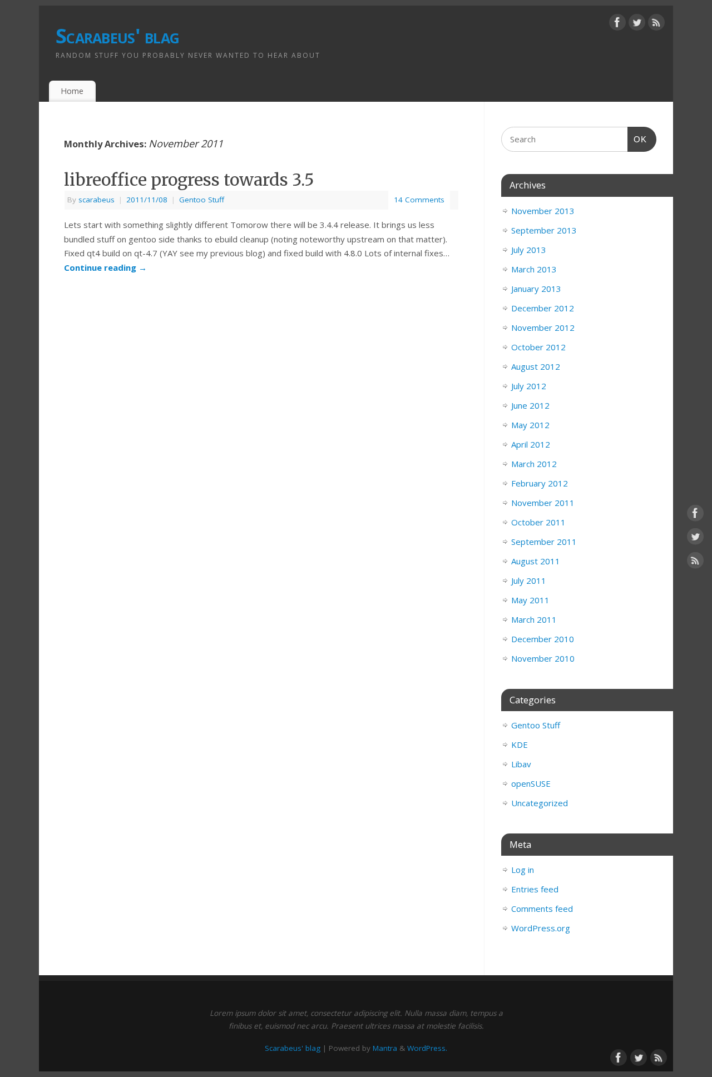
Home (72, 91)
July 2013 (528, 249)
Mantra (385, 1048)
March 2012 (534, 463)
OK (637, 139)
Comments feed (542, 908)
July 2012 (528, 385)
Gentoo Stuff (201, 200)
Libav (521, 764)
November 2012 (543, 327)
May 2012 (530, 424)
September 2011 (544, 541)
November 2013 (543, 210)
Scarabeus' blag (117, 35)
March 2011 (534, 619)
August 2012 (535, 366)
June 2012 (530, 405)
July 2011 (528, 580)
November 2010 (543, 658)
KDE (519, 744)
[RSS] (656, 24)
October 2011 (538, 522)
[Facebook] (617, 24)
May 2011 (530, 599)
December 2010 (542, 638)
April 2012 (530, 444)
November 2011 (543, 502)
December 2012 (542, 308)
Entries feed (534, 889)
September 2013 (544, 230)
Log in (522, 869)
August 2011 (535, 561)
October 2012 (538, 347)
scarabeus (96, 200)
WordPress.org (540, 928)
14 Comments (419, 200)
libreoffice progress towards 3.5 (189, 179)
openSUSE (531, 783)
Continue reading (105, 267)
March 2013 (534, 269)
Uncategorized (539, 802)
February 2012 (539, 483)
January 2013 (536, 288)
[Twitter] (637, 24)
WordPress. (427, 1048)
